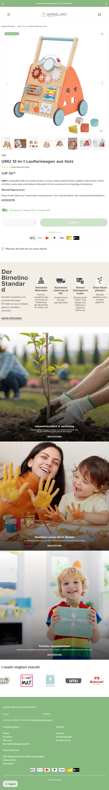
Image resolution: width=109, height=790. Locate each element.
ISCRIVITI (47, 714)
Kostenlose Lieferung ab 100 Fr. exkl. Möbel (54, 3)
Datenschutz (9, 760)
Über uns (7, 740)
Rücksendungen (64, 736)
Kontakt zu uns (63, 740)
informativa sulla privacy (42, 720)
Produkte (7, 736)
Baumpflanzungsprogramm (16, 744)
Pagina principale (8, 26)
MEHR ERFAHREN (11, 318)
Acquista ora (54, 232)
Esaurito (74, 222)
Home (6, 733)
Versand (60, 733)
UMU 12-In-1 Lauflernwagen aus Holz (32, 26)
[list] (54, 83)
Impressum (8, 763)
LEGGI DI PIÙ (8, 200)
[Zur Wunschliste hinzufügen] (102, 34)
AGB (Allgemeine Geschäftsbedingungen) (23, 756)
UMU (3, 155)
